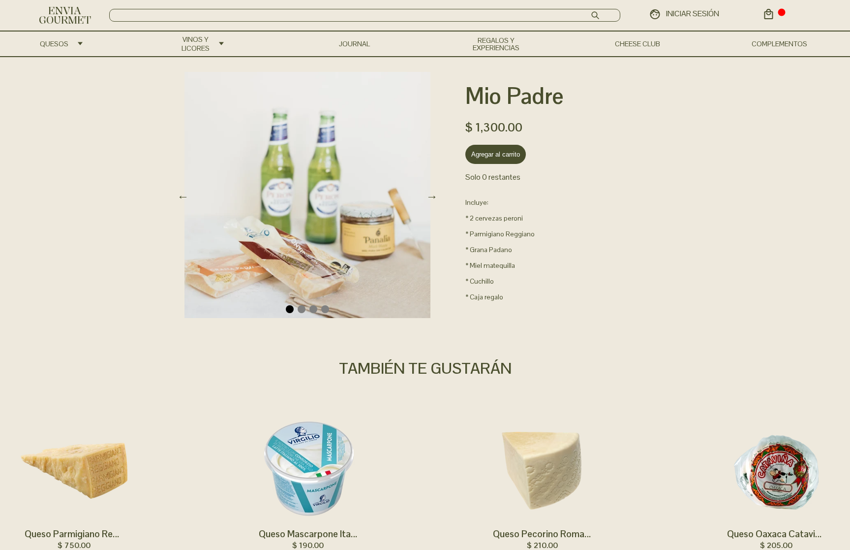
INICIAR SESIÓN (692, 13)
